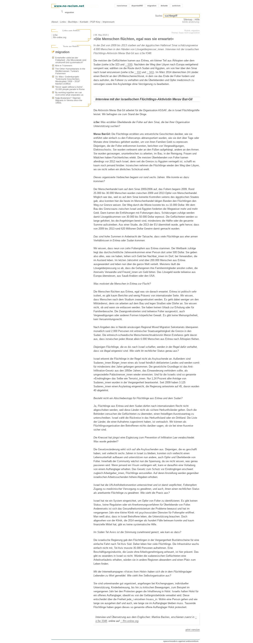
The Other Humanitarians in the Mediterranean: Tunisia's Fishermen (70, 71)
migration (151, 6)
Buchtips (72, 22)
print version (193, 629)
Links (63, 22)
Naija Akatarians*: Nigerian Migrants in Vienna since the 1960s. (68, 100)
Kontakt (84, 22)
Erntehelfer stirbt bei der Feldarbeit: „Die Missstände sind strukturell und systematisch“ (70, 60)
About (54, 22)
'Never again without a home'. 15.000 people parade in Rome (70, 88)
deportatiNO (137, 6)
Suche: (159, 16)
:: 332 (137, 72)
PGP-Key (95, 22)
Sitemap (187, 19)
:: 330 (128, 64)
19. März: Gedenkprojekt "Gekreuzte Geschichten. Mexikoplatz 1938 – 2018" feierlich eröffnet (67, 80)
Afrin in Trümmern (63, 65)
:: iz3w (54, 35)
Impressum (108, 22)
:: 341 (150, 72)
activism (176, 6)
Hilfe (197, 19)
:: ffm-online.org (58, 37)
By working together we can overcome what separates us (69, 93)
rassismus (122, 6)
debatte (164, 6)
